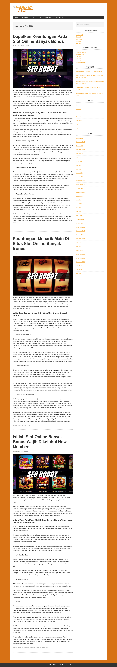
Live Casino (79, 113)
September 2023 (80, 238)
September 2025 (80, 149)
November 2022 (80, 258)
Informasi (26, 647)
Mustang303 (79, 35)
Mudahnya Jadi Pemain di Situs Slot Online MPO (89, 71)
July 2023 (78, 242)
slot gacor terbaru (81, 52)
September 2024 (80, 192)
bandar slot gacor (80, 62)
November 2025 (80, 142)
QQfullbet (78, 43)
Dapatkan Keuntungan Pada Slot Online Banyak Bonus (40, 38)
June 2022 (79, 269)
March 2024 (79, 215)
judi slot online (80, 54)
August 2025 (79, 153)
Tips (44, 647)
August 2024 (79, 196)
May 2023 (78, 246)
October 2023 (79, 235)
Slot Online (27, 227)
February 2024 (80, 219)
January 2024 (79, 223)
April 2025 (78, 169)
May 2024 (78, 208)
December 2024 (80, 180)
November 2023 (80, 231)
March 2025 (79, 173)
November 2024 (80, 184)
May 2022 (78, 273)
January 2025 (79, 177)
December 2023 (80, 227)
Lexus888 (78, 41)
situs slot (78, 60)
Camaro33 (79, 39)
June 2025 (79, 161)
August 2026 (79, 138)
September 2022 (80, 262)
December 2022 (80, 254)
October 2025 (79, 146)
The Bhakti (24, 9)
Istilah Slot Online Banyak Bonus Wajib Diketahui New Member (40, 441)
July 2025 (78, 157)
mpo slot (78, 56)
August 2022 (79, 266)
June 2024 (79, 204)
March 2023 (79, 250)
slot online (78, 58)
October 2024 (79, 188)
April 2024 (78, 211)
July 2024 (78, 200)
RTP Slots (32, 647)
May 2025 (78, 165)
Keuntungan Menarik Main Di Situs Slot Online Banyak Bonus (41, 243)
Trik (47, 647)
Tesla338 (78, 37)
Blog (21, 227)
